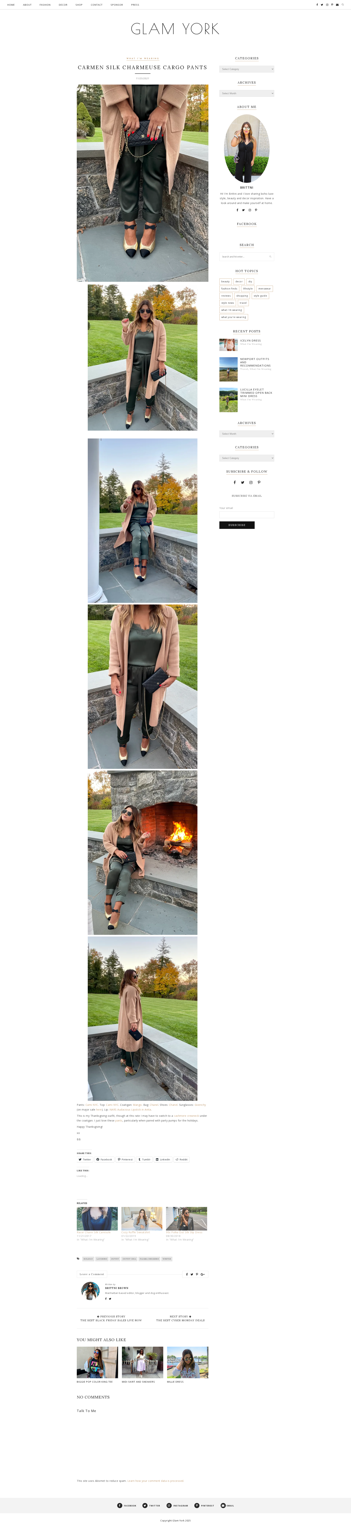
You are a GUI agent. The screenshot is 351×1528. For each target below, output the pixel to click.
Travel (243, 302)
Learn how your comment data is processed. (155, 1481)
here (99, 1109)
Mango (137, 1105)
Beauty (225, 281)
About (27, 4)
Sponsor (117, 4)
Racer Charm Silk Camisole (94, 1232)
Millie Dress (175, 1381)
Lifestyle (248, 288)
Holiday (88, 1259)
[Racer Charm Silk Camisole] (97, 1218)
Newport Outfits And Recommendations (255, 362)
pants (118, 1120)
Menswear (264, 288)
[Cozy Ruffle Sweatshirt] (141, 1218)
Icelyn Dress (250, 340)
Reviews (226, 295)
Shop (79, 4)
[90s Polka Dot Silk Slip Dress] (186, 1218)
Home (11, 4)
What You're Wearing (233, 317)
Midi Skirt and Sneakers (138, 1381)
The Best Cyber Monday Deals (180, 1320)
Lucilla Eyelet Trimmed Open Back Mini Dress (256, 393)
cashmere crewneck (186, 1115)
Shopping (242, 295)
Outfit (115, 1259)
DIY (250, 281)
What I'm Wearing (143, 59)
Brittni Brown (116, 1288)
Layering (102, 1259)
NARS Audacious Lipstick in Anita (130, 1109)
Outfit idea (129, 1259)
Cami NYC (92, 1105)
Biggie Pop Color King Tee (95, 1381)
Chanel (154, 1105)
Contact (97, 4)
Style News (227, 302)
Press (135, 4)
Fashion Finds (229, 288)
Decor (63, 4)
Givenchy (200, 1105)
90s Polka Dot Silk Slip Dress (184, 1232)
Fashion (45, 4)
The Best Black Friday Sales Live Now (111, 1320)
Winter (167, 1259)
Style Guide (260, 295)
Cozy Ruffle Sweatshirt (135, 1232)
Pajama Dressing (149, 1259)
